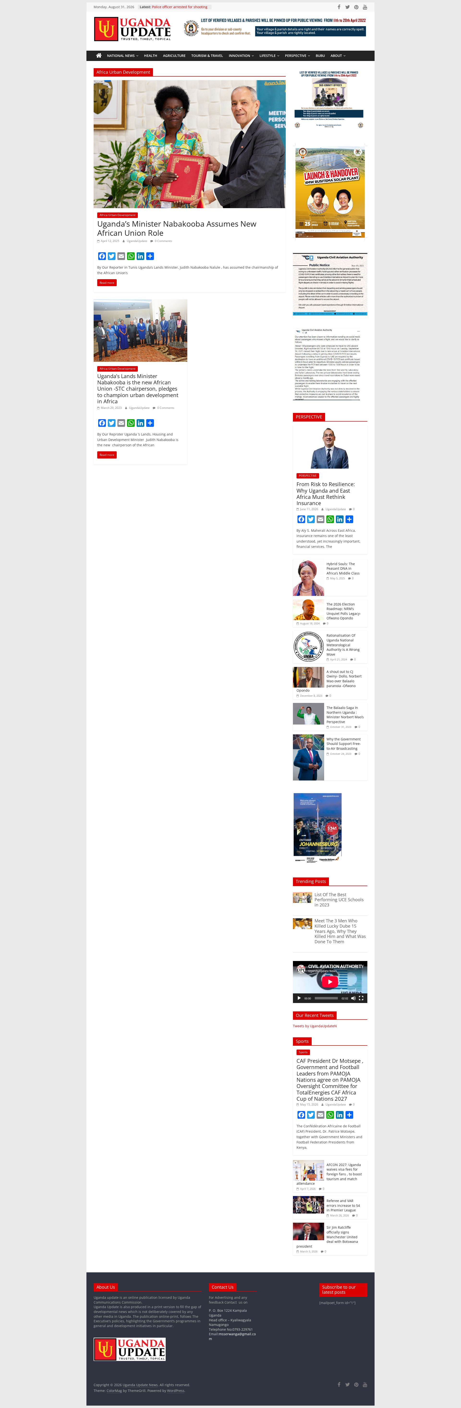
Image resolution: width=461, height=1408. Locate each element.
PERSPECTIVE (295, 55)
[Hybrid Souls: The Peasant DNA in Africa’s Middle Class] (308, 561)
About (336, 55)
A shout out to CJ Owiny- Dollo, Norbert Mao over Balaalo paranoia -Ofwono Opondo (329, 681)
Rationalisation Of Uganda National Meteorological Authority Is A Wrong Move (343, 644)
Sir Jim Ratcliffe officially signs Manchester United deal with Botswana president (327, 1236)
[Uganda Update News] (99, 56)
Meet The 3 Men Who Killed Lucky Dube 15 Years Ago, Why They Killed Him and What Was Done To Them (340, 931)
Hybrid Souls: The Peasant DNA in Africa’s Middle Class (343, 568)
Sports (303, 1052)
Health (150, 55)
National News (121, 55)
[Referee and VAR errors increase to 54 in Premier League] (308, 1198)
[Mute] (353, 998)
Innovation (239, 55)
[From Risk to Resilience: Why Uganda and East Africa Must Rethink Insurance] (330, 427)
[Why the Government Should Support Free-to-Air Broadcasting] (308, 737)
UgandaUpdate (137, 241)
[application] (330, 982)
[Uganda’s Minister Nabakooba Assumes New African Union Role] (190, 83)
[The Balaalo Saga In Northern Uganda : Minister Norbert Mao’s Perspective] (308, 705)
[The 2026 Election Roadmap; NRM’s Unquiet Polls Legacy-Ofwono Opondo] (308, 602)
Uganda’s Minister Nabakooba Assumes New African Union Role (176, 228)
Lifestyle (268, 55)
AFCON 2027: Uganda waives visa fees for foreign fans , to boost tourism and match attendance (329, 1174)
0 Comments (163, 241)
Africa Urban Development (117, 215)
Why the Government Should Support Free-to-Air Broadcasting (344, 744)
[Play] (299, 998)
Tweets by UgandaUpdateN (315, 1026)
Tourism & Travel (207, 55)
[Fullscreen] (361, 998)
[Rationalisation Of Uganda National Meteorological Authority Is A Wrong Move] (308, 633)
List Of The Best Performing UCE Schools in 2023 (339, 900)
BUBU (320, 55)
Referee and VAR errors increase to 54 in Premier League (343, 1205)
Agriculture (174, 55)
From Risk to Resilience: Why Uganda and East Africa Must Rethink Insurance (326, 493)
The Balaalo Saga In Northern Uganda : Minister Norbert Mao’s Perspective (345, 714)
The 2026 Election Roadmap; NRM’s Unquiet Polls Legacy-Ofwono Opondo (344, 611)
